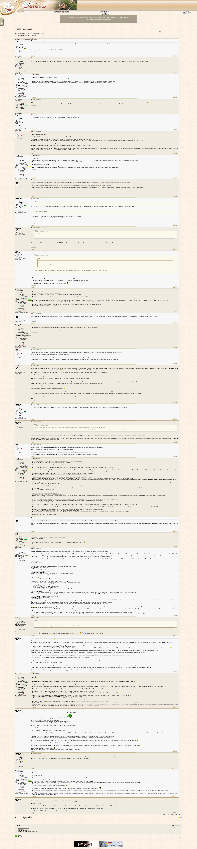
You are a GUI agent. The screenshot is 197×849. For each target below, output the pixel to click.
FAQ (63, 12)
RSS (181, 837)
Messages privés (66, 11)
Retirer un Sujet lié (178, 826)
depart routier (21, 829)
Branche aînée (38, 33)
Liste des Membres (58, 12)
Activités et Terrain (32, 33)
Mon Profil (60, 11)
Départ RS (43, 33)
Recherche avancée (105, 14)
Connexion (67, 12)
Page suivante (35, 35)
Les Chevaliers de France (23, 828)
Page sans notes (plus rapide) (177, 31)
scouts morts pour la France (24, 830)
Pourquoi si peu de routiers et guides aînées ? (28, 831)
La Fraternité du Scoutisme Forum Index (21, 33)
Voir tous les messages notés (165, 31)
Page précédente (167, 814)
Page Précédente (23, 35)
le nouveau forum (98, 20)
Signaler (180, 817)
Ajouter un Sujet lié (177, 825)
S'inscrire (55, 11)
